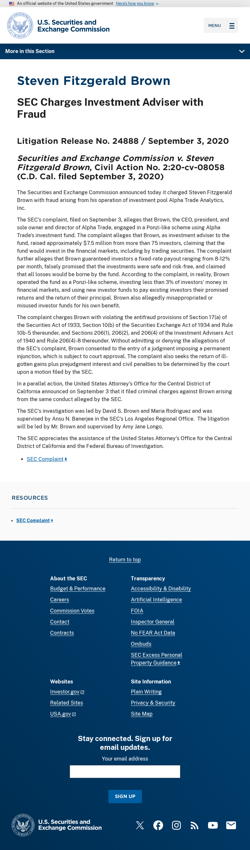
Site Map (142, 714)
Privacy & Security (153, 703)
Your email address (125, 759)
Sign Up (125, 796)
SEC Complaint (45, 459)
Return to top (125, 560)
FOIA (137, 611)
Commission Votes (72, 611)
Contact (59, 622)
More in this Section (29, 51)
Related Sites (66, 703)
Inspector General (152, 622)
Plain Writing (146, 692)
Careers (59, 600)
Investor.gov (64, 692)
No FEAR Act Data (153, 633)
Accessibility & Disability (161, 589)
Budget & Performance (77, 589)
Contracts (62, 633)
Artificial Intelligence (156, 600)
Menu (214, 25)
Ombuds (141, 644)
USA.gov (60, 714)
